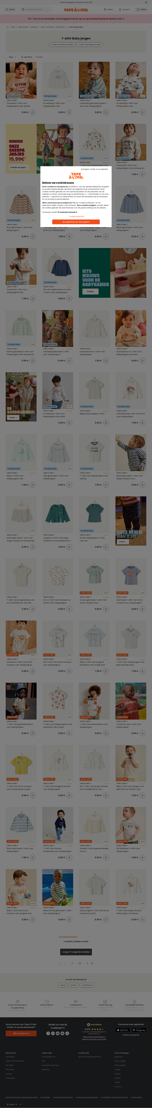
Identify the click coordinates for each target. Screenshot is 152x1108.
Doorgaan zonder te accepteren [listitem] (94, 169)
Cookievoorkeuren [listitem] (76, 216)
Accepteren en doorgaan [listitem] (76, 221)
